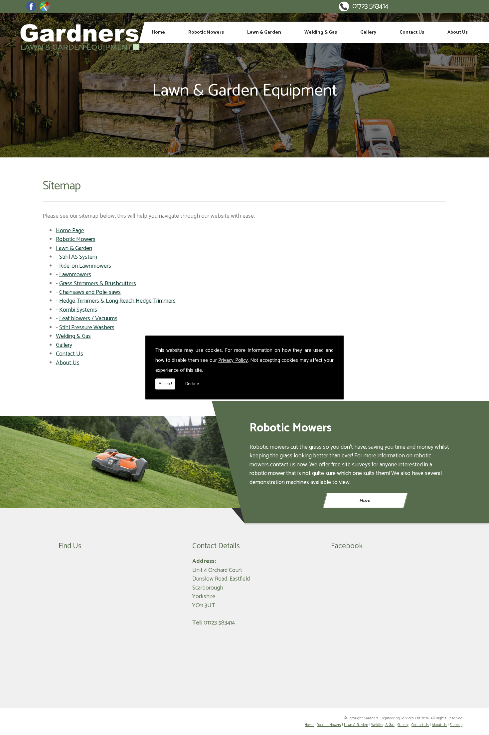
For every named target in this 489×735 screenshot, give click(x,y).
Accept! (165, 383)
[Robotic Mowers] (122, 462)
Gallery (368, 32)
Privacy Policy (233, 360)
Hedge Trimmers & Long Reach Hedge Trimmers (117, 301)
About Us (457, 32)
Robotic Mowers (206, 32)
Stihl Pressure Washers (86, 327)
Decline (192, 383)
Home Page (70, 230)
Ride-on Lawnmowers (85, 266)
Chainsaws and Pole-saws (90, 292)
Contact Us (412, 32)
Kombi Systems (78, 310)
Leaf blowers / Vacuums (88, 319)
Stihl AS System (78, 257)
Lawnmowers (75, 275)
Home (158, 32)
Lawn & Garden (264, 32)
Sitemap (456, 725)
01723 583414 (370, 6)
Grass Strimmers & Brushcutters (97, 283)
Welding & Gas (320, 32)
